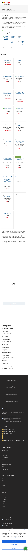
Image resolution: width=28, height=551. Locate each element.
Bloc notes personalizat (6, 325)
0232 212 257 (9, 433)
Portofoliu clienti (5, 452)
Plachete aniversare (6, 39)
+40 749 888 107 (11, 431)
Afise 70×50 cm (7, 62)
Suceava (3, 482)
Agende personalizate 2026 (7, 366)
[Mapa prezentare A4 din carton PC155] (19, 177)
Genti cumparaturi (5, 362)
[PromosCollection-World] (7, 519)
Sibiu (3, 489)
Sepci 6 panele (4, 350)
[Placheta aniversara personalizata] (7, 195)
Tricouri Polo (4, 346)
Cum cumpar (4, 462)
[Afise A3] (19, 60)
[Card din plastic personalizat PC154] (7, 92)
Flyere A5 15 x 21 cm (7, 143)
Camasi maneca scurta (6, 341)
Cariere (3, 468)
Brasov (3, 485)
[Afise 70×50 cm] (7, 60)
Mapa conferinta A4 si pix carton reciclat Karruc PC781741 (19, 145)
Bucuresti (4, 497)
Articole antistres (5, 331)
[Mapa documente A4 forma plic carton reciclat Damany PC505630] (7, 179)
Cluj (2, 487)
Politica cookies (17, 537)
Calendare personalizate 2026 (7, 368)
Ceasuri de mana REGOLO (7, 354)
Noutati (3, 459)
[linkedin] (14, 417)
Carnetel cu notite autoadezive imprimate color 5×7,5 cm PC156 (19, 98)
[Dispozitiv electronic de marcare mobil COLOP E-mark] (7, 123)
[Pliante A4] (7, 213)
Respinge (14, 548)
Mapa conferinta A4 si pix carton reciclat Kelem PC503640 (7, 164)
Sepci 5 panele (4, 349)
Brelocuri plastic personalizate (7, 357)
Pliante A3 (19, 197)
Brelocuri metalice (5, 355)
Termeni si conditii (5, 450)
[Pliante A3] (19, 194)
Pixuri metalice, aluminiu (6, 326)
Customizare (14, 544)
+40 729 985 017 (11, 429)
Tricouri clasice (5, 344)
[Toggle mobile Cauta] (23, 2)
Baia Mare (4, 504)
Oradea (3, 490)
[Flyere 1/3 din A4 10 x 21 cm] (19, 124)
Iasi (2, 478)
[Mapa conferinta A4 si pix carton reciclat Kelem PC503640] (7, 159)
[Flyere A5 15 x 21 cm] (7, 140)
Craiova (3, 501)
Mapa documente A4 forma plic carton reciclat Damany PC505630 (7, 185)
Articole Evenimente (6, 365)
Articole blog (4, 455)
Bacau (3, 480)
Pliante (12, 42)
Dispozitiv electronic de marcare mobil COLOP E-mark (7, 127)
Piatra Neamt (4, 483)
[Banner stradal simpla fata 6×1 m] (19, 76)
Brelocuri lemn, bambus (6, 333)
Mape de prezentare (22, 44)
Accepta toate (14, 541)
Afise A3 (19, 62)
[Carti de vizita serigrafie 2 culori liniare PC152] (19, 108)
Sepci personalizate (5, 347)
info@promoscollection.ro (12, 436)
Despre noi (4, 460)
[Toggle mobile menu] (25, 2)
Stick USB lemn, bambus (6, 352)
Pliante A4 (7, 215)
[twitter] (12, 417)
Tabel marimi (4, 466)
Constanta (4, 499)
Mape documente (5, 334)
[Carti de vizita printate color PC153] (7, 108)
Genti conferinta (5, 336)
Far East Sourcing (5, 469)
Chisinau (3, 506)
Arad (3, 508)
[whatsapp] (6, 417)
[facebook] (9, 417)
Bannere (12, 37)
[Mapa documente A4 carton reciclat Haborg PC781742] (19, 159)
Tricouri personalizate (6, 342)
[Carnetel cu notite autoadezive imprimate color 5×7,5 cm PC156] (19, 93)
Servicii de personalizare (6, 464)
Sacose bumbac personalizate (7, 328)
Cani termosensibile (6, 358)
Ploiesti (3, 496)
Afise (19, 37)
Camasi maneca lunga (6, 339)
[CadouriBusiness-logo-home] (5, 525)
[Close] (25, 529)
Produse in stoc (5, 457)
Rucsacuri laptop (5, 363)
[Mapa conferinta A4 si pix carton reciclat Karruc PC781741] (19, 141)
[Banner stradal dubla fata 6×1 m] (7, 76)
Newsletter (4, 453)
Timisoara (4, 492)
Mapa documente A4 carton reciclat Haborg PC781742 (19, 164)
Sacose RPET (4, 330)
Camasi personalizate (6, 338)
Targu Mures (4, 503)
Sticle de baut (4, 360)
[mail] (3, 417)
